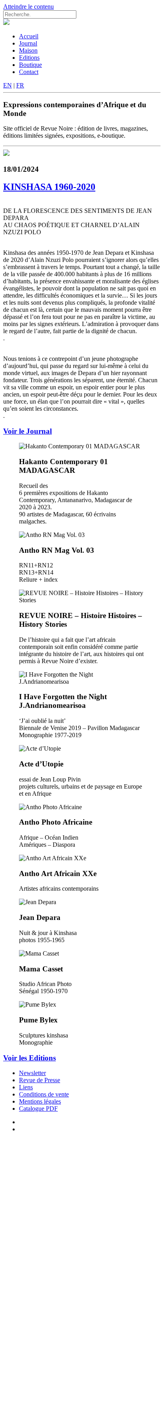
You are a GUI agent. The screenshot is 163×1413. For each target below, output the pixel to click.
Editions (29, 57)
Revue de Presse (39, 1080)
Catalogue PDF (38, 1108)
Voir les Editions (29, 1058)
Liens (26, 1087)
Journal (28, 43)
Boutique (30, 64)
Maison (28, 50)
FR (20, 85)
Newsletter (32, 1073)
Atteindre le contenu (28, 6)
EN (7, 85)
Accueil (28, 36)
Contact (28, 71)
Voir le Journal (27, 431)
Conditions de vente (44, 1094)
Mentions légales (40, 1101)
